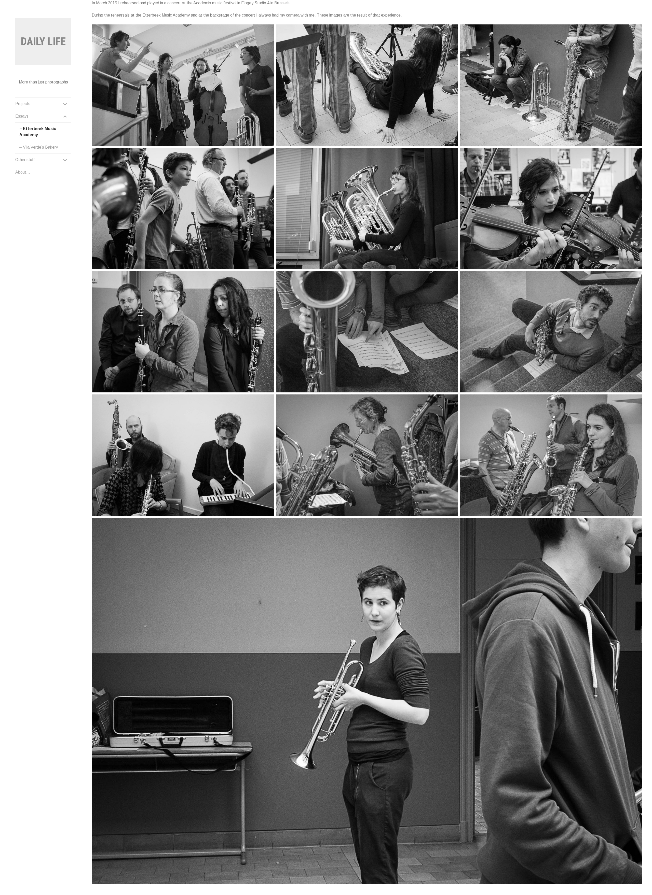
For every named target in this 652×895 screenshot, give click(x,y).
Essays (22, 116)
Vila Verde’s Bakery (40, 147)
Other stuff (25, 160)
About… (22, 172)
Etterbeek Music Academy (37, 131)
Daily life (43, 41)
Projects (22, 104)
